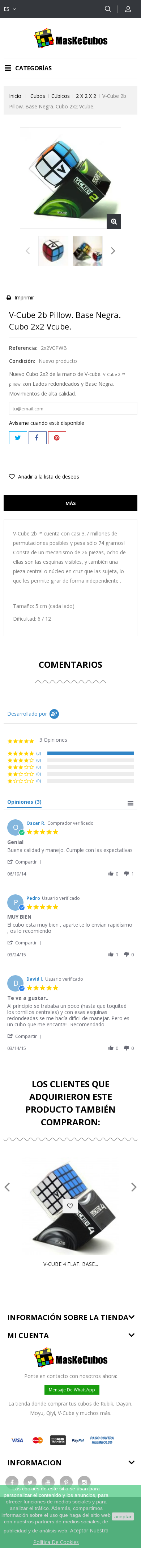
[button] (25, 861)
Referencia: (23, 347)
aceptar (123, 1516)
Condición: (22, 360)
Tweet (18, 437)
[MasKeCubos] (70, 37)
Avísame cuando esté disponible (46, 422)
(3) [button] (39, 753)
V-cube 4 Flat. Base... (70, 1264)
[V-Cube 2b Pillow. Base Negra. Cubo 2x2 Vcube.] (53, 251)
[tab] (24, 803)
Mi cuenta (28, 1335)
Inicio (15, 95)
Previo (27, 252)
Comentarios (70, 664)
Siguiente (113, 252)
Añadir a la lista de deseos (48, 476)
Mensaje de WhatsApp (72, 1390)
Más (70, 503)
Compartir (38, 437)
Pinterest (57, 437)
